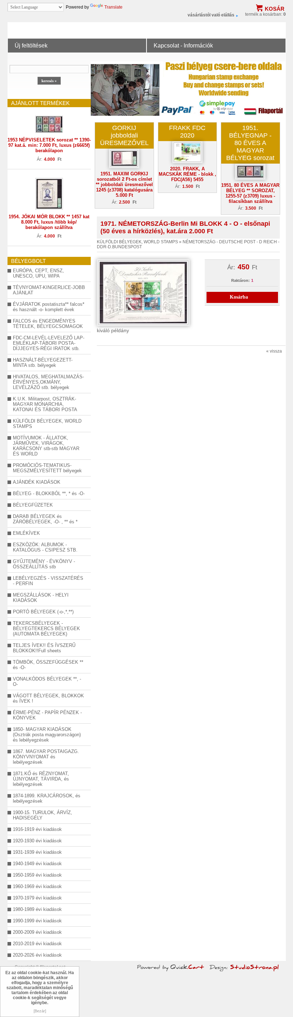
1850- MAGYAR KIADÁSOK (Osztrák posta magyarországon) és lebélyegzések (47, 735)
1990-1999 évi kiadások (37, 920)
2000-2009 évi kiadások (37, 932)
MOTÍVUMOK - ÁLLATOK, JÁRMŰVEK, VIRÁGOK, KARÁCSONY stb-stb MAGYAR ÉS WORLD (46, 446)
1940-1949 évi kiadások (37, 863)
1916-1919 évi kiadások (37, 829)
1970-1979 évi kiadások (37, 898)
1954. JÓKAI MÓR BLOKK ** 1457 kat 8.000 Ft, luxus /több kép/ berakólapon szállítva (49, 222)
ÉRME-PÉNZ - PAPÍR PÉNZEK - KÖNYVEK (47, 715)
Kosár (274, 9)
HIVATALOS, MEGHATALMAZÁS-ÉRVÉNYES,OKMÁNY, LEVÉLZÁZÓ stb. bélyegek (48, 382)
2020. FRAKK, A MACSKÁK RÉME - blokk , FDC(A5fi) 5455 (187, 174)
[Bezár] (40, 1011)
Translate (113, 7)
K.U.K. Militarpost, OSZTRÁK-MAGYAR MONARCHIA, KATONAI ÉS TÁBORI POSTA (45, 404)
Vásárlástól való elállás (211, 15)
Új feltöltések (31, 45)
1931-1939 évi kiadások (37, 852)
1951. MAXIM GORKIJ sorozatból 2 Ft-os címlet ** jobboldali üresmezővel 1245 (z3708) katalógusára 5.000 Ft (124, 184)
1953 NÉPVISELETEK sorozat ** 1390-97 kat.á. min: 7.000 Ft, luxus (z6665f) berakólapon (49, 145)
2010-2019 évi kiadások (37, 943)
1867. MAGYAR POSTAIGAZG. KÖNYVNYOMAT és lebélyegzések (46, 757)
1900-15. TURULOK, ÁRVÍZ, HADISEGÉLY (42, 815)
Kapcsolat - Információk (183, 45)
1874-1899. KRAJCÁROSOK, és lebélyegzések (46, 798)
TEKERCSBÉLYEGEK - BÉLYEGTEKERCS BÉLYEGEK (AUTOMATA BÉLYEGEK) (46, 628)
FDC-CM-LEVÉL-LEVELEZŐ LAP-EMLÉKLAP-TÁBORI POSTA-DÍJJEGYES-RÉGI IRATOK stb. (48, 343)
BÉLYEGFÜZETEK (33, 505)
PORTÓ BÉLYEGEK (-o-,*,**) (43, 611)
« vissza (274, 351)
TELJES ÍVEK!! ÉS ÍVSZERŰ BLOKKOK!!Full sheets (44, 648)
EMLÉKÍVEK (26, 533)
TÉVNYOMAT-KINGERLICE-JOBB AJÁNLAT (49, 290)
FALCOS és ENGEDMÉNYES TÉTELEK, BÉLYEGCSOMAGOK (48, 323)
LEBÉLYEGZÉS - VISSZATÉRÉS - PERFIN (48, 580)
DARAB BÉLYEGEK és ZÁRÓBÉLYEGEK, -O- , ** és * (45, 519)
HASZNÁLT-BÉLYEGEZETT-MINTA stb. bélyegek (43, 362)
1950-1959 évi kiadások (37, 875)
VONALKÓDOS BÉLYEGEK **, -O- (47, 681)
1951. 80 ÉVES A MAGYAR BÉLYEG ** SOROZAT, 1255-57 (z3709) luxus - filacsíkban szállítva (250, 193)
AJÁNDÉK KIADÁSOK (36, 482)
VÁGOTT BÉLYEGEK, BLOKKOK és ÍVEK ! (48, 698)
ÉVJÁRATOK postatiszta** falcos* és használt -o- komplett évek (48, 306)
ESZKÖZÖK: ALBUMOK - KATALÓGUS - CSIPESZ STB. (45, 547)
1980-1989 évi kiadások (37, 909)
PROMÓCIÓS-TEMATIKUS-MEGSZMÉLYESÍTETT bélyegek (47, 468)
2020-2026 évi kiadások (37, 955)
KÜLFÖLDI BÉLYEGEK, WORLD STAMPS (47, 423)
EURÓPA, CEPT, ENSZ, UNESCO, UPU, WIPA (38, 273)
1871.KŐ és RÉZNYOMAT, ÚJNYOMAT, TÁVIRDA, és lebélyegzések (41, 779)
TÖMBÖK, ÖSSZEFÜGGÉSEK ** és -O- (48, 664)
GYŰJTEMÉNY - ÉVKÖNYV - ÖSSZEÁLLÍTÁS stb (44, 564)
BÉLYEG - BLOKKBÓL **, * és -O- (49, 493)
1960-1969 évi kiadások (37, 886)
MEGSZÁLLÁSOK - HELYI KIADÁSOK (41, 597)
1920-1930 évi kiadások (37, 840)
